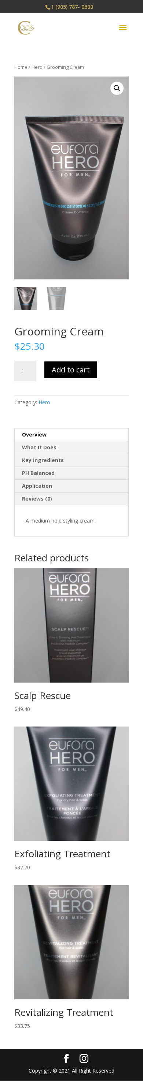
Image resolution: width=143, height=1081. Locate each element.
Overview (34, 434)
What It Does (39, 447)
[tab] (71, 434)
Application (37, 485)
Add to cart (71, 370)
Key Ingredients (43, 460)
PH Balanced (38, 472)
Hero (37, 67)
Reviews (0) (37, 498)
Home (20, 67)
